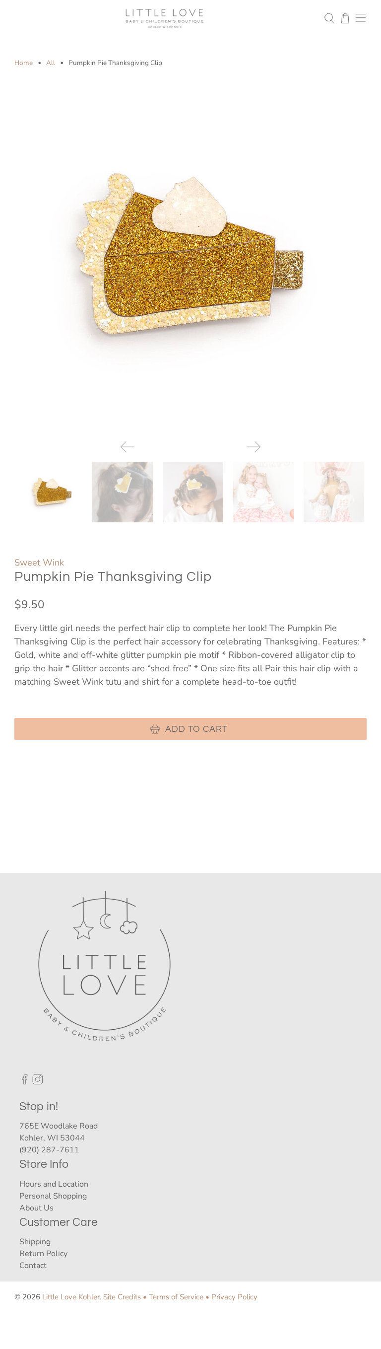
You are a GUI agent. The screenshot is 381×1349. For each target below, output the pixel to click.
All (50, 63)
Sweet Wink (39, 562)
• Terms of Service (173, 1297)
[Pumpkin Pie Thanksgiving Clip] (190, 255)
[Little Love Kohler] (164, 18)
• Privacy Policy (231, 1297)
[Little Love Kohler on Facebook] (24, 1082)
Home (23, 63)
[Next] (253, 446)
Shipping (35, 1241)
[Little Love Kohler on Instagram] (37, 1082)
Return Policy (43, 1253)
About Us (36, 1208)
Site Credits (122, 1297)
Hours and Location (53, 1184)
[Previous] (127, 446)
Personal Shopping (53, 1196)
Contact (33, 1265)
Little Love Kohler (71, 1297)
